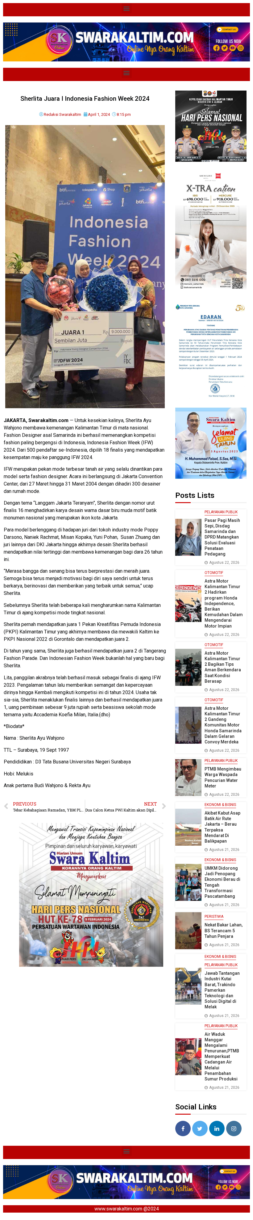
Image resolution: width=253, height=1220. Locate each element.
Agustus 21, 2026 (224, 850)
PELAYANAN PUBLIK (221, 512)
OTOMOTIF (214, 573)
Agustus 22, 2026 (224, 562)
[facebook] (183, 1128)
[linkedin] (217, 1128)
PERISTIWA (214, 916)
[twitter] (200, 1128)
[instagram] (234, 1128)
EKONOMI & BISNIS (220, 805)
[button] (127, 8)
